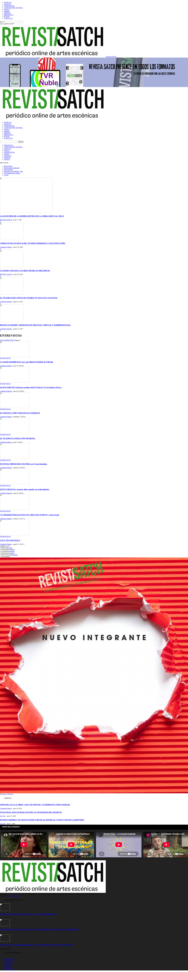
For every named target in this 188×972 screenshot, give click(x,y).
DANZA (7, 9)
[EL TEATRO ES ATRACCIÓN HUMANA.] (14, 433)
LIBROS (7, 11)
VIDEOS (7, 159)
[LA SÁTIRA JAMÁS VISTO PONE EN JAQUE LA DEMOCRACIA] (5, 910)
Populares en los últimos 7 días (13, 171)
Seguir (12, 549)
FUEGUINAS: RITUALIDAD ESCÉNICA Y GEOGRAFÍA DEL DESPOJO (31, 812)
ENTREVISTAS (9, 6)
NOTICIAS (7, 2)
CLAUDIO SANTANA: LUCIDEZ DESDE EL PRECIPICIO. (25, 271)
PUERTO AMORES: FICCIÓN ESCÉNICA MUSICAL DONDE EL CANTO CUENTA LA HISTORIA (42, 820)
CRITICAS (7, 149)
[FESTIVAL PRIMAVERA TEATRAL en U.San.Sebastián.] (14, 458)
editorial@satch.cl (13, 896)
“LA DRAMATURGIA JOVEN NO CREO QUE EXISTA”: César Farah (29, 515)
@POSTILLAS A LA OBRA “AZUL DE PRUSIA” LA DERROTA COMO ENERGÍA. (35, 805)
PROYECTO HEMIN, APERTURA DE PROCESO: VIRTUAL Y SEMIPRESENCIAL (35, 325)
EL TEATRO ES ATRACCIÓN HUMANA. (17, 438)
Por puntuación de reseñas (12, 173)
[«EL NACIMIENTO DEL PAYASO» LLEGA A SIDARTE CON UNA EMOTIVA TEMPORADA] (5, 926)
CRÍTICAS (7, 4)
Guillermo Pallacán (6, 247)
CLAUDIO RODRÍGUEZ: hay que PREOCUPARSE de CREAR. (26, 362)
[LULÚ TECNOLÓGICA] (14, 535)
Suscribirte (14, 555)
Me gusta (9, 548)
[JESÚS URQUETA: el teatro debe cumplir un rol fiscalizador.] (14, 484)
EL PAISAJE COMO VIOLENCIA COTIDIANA (20, 413)
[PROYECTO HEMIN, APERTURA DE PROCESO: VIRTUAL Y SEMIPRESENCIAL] (11, 321)
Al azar (6, 175)
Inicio (2, 340)
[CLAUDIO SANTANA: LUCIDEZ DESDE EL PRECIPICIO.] (11, 267)
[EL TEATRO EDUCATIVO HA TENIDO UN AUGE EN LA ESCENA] (11, 294)
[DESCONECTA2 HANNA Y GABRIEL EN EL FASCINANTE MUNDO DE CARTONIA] (5, 941)
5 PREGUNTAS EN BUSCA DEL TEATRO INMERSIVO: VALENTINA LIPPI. (33, 243)
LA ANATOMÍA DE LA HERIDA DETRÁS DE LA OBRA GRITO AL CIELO (32, 216)
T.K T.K (2, 816)
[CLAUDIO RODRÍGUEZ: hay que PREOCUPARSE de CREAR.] (14, 356)
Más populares (8, 169)
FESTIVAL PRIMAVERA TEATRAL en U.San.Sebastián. (23, 464)
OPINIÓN (7, 13)
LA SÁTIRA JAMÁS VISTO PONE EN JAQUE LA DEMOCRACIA (28, 914)
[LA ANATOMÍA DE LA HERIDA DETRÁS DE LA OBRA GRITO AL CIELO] (26, 212)
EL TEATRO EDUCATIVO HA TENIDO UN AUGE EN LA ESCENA (28, 298)
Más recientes (8, 166)
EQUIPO (7, 16)
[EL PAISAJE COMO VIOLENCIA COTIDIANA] (14, 407)
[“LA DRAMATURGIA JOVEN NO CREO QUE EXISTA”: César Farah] (14, 509)
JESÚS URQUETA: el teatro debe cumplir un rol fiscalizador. (24, 489)
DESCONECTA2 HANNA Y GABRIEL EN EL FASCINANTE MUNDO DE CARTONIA (36, 945)
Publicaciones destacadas (11, 168)
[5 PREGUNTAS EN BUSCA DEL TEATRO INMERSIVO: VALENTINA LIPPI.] (11, 239)
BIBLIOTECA (8, 15)
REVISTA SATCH (6, 220)
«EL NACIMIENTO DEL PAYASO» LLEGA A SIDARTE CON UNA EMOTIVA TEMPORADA (39, 929)
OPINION (7, 157)
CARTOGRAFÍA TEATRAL (13, 8)
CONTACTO (8, 18)
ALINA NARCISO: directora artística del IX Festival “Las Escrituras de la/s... (31, 387)
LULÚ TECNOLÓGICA (10, 540)
